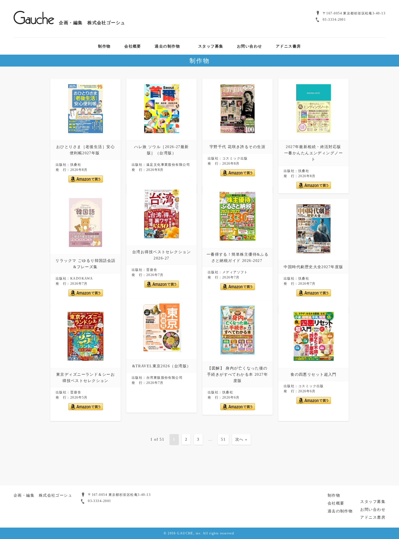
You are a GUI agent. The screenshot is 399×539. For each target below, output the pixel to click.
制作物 (104, 46)
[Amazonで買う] (85, 181)
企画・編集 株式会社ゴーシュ (89, 23)
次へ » (241, 439)
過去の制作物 (167, 46)
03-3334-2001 (334, 19)
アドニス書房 (288, 46)
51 (223, 439)
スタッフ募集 (210, 46)
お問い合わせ (249, 46)
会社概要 (132, 46)
